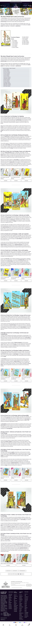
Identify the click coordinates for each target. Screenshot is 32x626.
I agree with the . (17, 587)
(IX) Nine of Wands (7, 79)
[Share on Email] (21, 574)
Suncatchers (21, 616)
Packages (15, 611)
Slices (20, 611)
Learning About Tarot (16, 10)
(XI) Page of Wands (7, 82)
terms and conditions (19, 587)
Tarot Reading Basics (22, 570)
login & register (25, 5)
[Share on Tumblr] (16, 574)
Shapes (20, 610)
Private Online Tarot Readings (16, 605)
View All (15, 594)
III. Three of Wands (15, 42)
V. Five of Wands (14, 45)
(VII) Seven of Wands (7, 77)
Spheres (20, 615)
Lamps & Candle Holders (20, 604)
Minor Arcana (8, 570)
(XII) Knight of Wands (7, 83)
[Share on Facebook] (9, 574)
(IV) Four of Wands (7, 73)
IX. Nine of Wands (25, 38)
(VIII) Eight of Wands (7, 78)
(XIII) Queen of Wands (7, 84)
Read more (5, 180)
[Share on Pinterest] (14, 574)
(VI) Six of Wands (6, 75)
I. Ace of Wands (14, 40)
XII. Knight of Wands (25, 41)
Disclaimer (26, 599)
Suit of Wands (15, 570)
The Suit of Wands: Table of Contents (9, 68)
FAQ (25, 595)
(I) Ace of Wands (6, 69)
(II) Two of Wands (6, 70)
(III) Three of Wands (7, 72)
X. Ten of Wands (25, 39)
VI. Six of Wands (14, 46)
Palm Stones (21, 606)
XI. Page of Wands (25, 40)
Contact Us (26, 596)
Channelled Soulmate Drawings (15, 608)
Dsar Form (26, 614)
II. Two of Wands (14, 41)
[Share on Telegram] (18, 574)
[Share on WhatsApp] (23, 574)
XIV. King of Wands (25, 44)
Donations (10, 608)
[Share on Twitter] (11, 574)
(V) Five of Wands (7, 74)
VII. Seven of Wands (15, 47)
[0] (30, 5)
